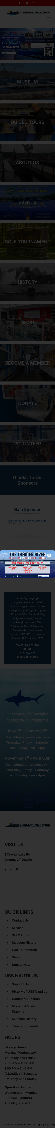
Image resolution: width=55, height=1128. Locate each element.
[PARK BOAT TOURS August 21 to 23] (27, 552)
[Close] (49, 555)
